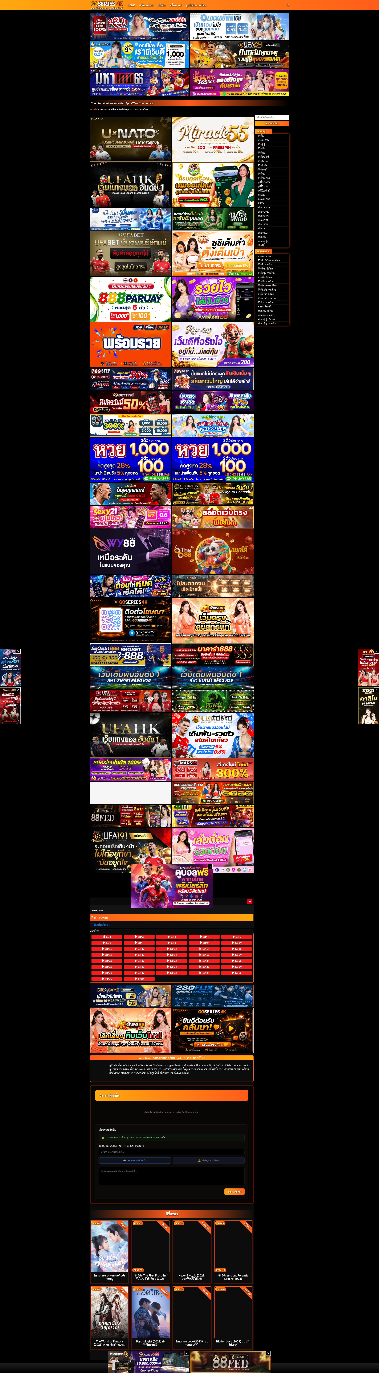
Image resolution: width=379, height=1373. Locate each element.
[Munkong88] (213, 620)
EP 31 (108, 972)
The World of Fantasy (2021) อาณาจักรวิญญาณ (109, 1342)
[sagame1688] (130, 996)
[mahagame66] (139, 82)
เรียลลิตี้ (261, 245)
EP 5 (238, 936)
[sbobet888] (130, 654)
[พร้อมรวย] (130, 344)
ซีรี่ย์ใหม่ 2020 (264, 178)
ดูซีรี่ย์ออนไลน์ (264, 190)
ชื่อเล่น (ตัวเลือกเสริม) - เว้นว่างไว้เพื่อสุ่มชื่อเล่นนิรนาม (121, 1146)
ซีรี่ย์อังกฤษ (263, 161)
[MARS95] (213, 769)
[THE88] (213, 551)
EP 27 (140, 966)
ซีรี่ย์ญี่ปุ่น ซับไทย (265, 268)
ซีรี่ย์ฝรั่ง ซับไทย (265, 277)
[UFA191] (130, 850)
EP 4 (206, 936)
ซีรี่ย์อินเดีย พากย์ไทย (267, 289)
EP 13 (173, 948)
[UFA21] (130, 494)
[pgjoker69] (213, 793)
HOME (131, 5)
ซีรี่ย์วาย (261, 152)
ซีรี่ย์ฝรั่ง (261, 148)
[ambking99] (213, 850)
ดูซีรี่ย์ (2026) (264, 182)
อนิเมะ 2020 (263, 211)
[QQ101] (213, 816)
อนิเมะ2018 (263, 220)
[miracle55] (213, 139)
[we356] (213, 219)
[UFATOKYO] (213, 735)
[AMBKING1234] (213, 184)
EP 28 (173, 966)
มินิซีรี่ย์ (261, 203)
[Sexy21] (130, 517)
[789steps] (130, 379)
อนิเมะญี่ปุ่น (263, 241)
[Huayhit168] (139, 54)
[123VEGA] (213, 586)
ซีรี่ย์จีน (161, 5)
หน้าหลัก (93, 109)
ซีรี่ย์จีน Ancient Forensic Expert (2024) (233, 1276)
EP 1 (108, 936)
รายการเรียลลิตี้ (264, 306)
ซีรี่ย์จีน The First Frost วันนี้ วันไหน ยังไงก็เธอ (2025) (150, 1276)
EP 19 (205, 954)
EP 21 (108, 960)
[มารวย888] (368, 705)
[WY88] (130, 551)
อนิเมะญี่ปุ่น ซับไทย (266, 319)
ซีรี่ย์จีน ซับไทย (264, 256)
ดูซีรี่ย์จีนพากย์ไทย (196, 5)
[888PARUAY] (130, 299)
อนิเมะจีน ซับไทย (265, 311)
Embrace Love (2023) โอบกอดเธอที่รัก (192, 1342)
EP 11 (108, 948)
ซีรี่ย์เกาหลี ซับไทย (266, 294)
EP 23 (173, 960)
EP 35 (238, 972)
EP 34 (205, 972)
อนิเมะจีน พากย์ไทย (266, 315)
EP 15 (238, 948)
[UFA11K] (130, 184)
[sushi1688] (213, 253)
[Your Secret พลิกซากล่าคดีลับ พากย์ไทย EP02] (250, 901)
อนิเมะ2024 (263, 232)
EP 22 (140, 960)
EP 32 (140, 972)
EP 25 (238, 960)
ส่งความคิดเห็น (234, 1191)
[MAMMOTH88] (130, 425)
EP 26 (108, 966)
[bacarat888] (213, 654)
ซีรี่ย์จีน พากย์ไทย (265, 264)
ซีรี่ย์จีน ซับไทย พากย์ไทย (269, 260)
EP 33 (173, 972)
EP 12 (140, 948)
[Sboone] (130, 677)
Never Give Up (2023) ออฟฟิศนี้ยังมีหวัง (192, 1276)
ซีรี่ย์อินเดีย (262, 165)
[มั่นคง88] (130, 1030)
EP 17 (140, 954)
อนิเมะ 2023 (263, 216)
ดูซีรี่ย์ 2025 (263, 186)
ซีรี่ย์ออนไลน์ (146, 5)
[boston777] (139, 26)
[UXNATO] (130, 139)
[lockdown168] (239, 26)
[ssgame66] (148, 1362)
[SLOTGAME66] (368, 667)
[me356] (130, 219)
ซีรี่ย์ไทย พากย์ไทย (266, 302)
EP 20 (238, 954)
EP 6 (108, 942)
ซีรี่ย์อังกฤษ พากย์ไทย (267, 285)
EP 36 (108, 978)
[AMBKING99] (213, 299)
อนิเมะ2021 (263, 228)
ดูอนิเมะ (261, 194)
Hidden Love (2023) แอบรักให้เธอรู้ (233, 1342)
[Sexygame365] (239, 82)
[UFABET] (130, 253)
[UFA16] (130, 735)
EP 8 (173, 942)
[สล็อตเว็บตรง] (213, 517)
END (140, 978)
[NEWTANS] (10, 705)
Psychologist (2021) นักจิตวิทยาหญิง (150, 1342)
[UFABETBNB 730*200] (213, 494)
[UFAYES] (130, 701)
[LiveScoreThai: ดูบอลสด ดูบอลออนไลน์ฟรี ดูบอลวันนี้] (172, 886)
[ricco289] (213, 344)
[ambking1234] (213, 425)
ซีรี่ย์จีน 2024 (263, 140)
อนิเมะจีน (262, 237)
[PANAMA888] (10, 667)
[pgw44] (213, 701)
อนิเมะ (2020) (264, 207)
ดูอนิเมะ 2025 (264, 199)
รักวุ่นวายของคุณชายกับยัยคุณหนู (109, 1276)
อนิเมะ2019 (263, 224)
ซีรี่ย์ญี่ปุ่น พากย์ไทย (266, 273)
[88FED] (130, 816)
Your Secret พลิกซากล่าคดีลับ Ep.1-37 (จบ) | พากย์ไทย (122, 103)
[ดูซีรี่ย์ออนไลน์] (213, 996)
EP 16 (108, 954)
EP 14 (205, 948)
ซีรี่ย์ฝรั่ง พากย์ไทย (266, 281)
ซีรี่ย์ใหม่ (261, 173)
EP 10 (238, 942)
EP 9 (206, 942)
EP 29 (205, 966)
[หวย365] (130, 459)
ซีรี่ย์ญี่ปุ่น (262, 144)
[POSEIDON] (130, 586)
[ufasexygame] (130, 769)
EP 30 (238, 966)
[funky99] (213, 401)
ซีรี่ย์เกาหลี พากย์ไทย (267, 298)
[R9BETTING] (130, 402)
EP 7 (141, 942)
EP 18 (173, 954)
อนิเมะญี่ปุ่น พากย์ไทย (267, 323)
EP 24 (205, 960)
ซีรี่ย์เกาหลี (175, 5)
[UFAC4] (239, 54)
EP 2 (141, 936)
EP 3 (173, 936)
